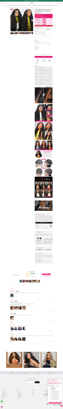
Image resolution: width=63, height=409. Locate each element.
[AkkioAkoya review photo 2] (16, 339)
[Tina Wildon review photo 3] (20, 308)
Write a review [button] (46, 274)
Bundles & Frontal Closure (16, 5)
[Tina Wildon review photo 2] (16, 308)
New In (57, 5)
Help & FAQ (18, 392)
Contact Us (18, 391)
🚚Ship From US (40, 5)
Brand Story (3, 391)
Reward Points (4, 394)
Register (33, 392)
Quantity (36, 49)
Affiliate (3, 396)
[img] (11, 290)
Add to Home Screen (4, 393)
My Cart (33, 393)
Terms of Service (19, 396)
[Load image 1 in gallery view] (21, 20)
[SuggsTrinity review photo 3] (20, 328)
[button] (36, 13)
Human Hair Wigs (10, 5)
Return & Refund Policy (20, 395)
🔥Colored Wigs (45, 5)
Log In (32, 391)
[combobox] (2, 408)
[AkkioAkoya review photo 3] (20, 339)
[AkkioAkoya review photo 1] (12, 339)
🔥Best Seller (29, 5)
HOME (5, 5)
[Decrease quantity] (35, 51)
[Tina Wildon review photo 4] (24, 308)
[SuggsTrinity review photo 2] (16, 328)
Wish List (33, 394)
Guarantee (36, 199)
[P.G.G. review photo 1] (12, 318)
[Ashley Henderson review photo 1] (12, 295)
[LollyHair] (31, 3)
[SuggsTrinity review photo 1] (12, 328)
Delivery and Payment (19, 393)
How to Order (3, 392)
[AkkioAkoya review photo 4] (24, 339)
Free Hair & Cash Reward (5, 395)
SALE (54, 5)
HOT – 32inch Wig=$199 (35, 0)
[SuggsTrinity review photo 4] (24, 328)
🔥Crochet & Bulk (34, 5)
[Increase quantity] (38, 51)
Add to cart (44, 54)
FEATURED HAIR (50, 5)
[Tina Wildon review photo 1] (12, 308)
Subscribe (37, 382)
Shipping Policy (19, 394)
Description (36, 65)
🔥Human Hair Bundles (23, 5)
